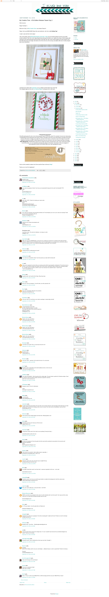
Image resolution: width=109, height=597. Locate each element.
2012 (76, 157)
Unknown (24, 248)
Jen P (23, 366)
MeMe (23, 395)
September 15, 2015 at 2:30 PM (28, 285)
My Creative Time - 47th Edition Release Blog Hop (82, 119)
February (78, 149)
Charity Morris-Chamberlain (28, 177)
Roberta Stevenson (26, 493)
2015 (76, 103)
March (77, 148)
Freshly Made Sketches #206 (81, 109)
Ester (23, 504)
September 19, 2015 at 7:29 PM (28, 577)
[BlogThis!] (41, 170)
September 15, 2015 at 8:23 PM (28, 417)
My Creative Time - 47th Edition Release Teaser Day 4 (82, 122)
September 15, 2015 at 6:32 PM (28, 362)
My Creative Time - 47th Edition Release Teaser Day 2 (82, 129)
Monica (23, 210)
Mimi (23, 467)
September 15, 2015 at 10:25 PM (29, 455)
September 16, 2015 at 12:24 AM (29, 473)
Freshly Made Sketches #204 (81, 123)
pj (22, 530)
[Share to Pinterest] (44, 170)
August (77, 139)
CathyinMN (24, 477)
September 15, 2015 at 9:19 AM (28, 182)
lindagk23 (24, 514)
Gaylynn (24, 450)
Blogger (56, 593)
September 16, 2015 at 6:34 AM (28, 554)
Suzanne (24, 545)
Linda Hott (24, 404)
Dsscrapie (24, 342)
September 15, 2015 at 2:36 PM (28, 293)
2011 (76, 159)
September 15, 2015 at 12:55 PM (29, 235)
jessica (23, 565)
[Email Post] (37, 170)
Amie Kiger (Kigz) (26, 538)
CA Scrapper (25, 384)
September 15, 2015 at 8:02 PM (28, 400)
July (77, 141)
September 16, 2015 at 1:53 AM (28, 489)
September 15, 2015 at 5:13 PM (28, 346)
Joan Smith (24, 239)
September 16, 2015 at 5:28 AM (28, 526)
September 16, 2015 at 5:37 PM (28, 561)
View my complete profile (78, 59)
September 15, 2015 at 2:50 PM (28, 301)
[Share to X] (42, 170)
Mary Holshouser (26, 304)
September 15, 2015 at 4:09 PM (28, 321)
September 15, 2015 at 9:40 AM (28, 206)
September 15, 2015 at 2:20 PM (28, 277)
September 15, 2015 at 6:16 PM (28, 354)
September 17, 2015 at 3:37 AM (28, 570)
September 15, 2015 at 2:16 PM (28, 259)
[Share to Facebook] (43, 170)
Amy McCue (24, 297)
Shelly (23, 439)
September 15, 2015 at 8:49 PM (28, 425)
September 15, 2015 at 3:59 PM (28, 313)
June (77, 143)
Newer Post (22, 582)
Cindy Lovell (83, 49)
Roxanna (24, 358)
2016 (76, 101)
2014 (76, 153)
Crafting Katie (25, 256)
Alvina (23, 281)
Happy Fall (78, 113)
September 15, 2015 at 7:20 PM (28, 380)
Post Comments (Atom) (29, 584)
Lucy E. (23, 459)
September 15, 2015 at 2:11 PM (28, 252)
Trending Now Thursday (80, 137)
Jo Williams (24, 186)
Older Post (68, 582)
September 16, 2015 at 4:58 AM (28, 518)
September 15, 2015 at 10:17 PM (29, 446)
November (78, 104)
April (77, 146)
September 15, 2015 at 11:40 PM (28, 463)
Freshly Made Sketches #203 (81, 133)
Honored (76, 39)
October (77, 106)
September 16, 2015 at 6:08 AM (28, 534)
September (78, 108)
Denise (23, 274)
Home (45, 582)
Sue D (23, 289)
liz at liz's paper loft (26, 558)
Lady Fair (24, 486)
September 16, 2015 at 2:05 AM (28, 500)
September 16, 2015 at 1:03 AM (28, 482)
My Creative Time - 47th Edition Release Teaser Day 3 (82, 126)
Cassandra (24, 429)
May (77, 144)
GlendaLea (24, 220)
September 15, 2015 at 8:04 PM (28, 409)
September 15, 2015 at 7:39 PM (28, 391)
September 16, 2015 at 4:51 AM (28, 510)
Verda (23, 421)
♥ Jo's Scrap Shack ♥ (26, 192)
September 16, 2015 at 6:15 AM (28, 541)
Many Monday (78, 111)
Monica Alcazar (25, 317)
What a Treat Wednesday (81, 135)
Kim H (23, 574)
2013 (76, 155)
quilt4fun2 (24, 374)
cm (23, 263)
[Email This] (39, 170)
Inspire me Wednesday (80, 116)
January (77, 151)
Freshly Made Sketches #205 (81, 114)
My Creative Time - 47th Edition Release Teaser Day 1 (82, 132)
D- (22, 198)
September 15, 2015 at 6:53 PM (28, 370)
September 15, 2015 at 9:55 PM (28, 435)
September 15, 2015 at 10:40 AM (29, 216)
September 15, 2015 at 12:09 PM (29, 226)
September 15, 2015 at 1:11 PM (28, 244)
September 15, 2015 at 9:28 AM (28, 194)
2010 (76, 160)
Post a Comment (24, 579)
